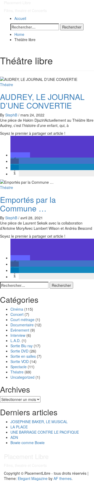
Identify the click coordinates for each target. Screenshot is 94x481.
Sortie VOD (19, 361)
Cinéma (16, 309)
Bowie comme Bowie (27, 442)
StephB (11, 115)
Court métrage (22, 319)
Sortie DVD (19, 351)
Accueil (20, 18)
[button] (20, 155)
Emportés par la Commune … (28, 204)
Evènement (19, 330)
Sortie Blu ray (21, 345)
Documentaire (22, 324)
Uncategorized (22, 377)
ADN (14, 437)
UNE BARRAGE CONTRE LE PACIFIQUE (44, 432)
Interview (17, 335)
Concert (17, 314)
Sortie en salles (23, 356)
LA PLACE (19, 426)
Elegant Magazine (33, 478)
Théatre (6, 84)
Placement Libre (17, 2)
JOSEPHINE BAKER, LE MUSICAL (39, 421)
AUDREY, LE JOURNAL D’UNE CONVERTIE (42, 101)
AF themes (63, 478)
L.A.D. (15, 340)
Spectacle (18, 366)
